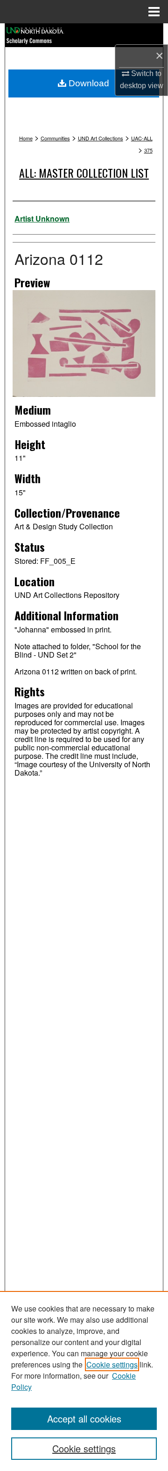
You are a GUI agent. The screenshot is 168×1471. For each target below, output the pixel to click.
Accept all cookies (84, 1418)
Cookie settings (112, 1364)
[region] (84, 1381)
